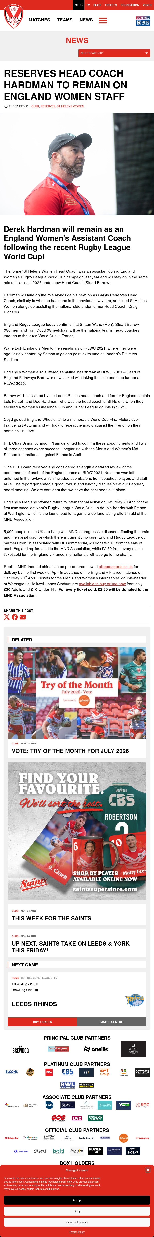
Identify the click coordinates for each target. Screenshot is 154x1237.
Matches (39, 19)
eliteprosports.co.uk (116, 566)
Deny (77, 1211)
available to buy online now (102, 583)
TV (88, 5)
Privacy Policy (77, 1231)
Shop (97, 5)
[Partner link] (20, 1049)
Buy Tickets (42, 1022)
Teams (65, 19)
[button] (148, 1170)
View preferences (77, 1222)
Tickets (111, 5)
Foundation (130, 5)
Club (79, 5)
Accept (77, 1200)
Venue (147, 5)
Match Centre (111, 1022)
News (86, 19)
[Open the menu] (103, 21)
